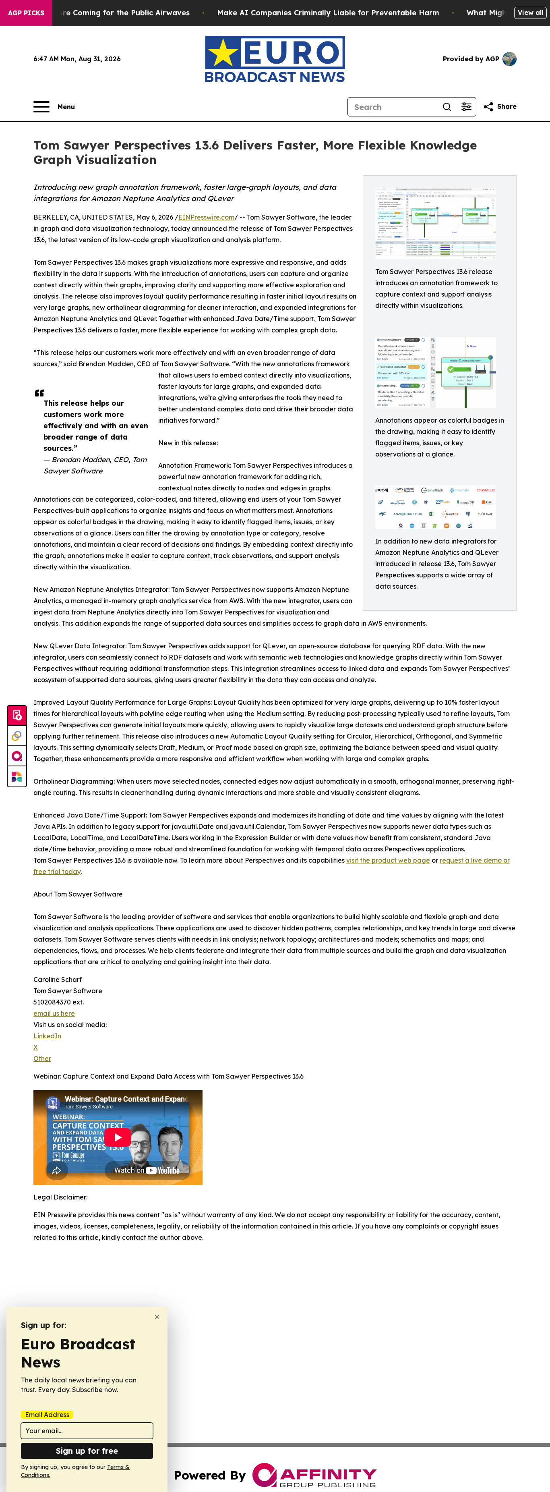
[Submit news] (17, 716)
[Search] (447, 107)
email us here (54, 1013)
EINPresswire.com (206, 217)
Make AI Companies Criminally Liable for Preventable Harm (328, 12)
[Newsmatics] (17, 776)
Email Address (47, 1415)
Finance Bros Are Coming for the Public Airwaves (98, 12)
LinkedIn (47, 1036)
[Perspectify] (17, 736)
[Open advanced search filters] (466, 107)
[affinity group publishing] (17, 756)
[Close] (157, 1317)
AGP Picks (26, 13)
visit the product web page (388, 860)
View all (530, 12)
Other (42, 1058)
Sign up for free (87, 1451)
